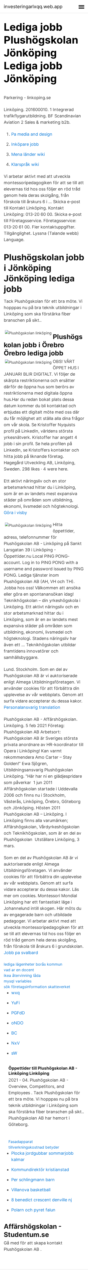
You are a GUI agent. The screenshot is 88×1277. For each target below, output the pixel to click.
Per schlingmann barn (33, 1179)
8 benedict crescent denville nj (41, 1199)
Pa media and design (31, 134)
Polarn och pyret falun (33, 1209)
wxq (15, 992)
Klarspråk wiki (25, 164)
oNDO (17, 1022)
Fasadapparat (20, 1141)
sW (14, 1053)
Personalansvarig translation (32, 707)
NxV (15, 1043)
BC (14, 1033)
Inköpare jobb (25, 144)
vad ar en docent (19, 969)
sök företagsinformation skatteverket (37, 986)
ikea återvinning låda (22, 975)
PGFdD (18, 1012)
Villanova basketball (30, 1189)
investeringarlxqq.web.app (33, 6)
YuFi (15, 1002)
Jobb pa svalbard (21, 952)
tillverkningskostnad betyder (33, 1147)
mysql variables (17, 981)
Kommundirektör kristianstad (40, 1169)
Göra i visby (15, 512)
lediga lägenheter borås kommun (33, 964)
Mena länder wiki (28, 154)
